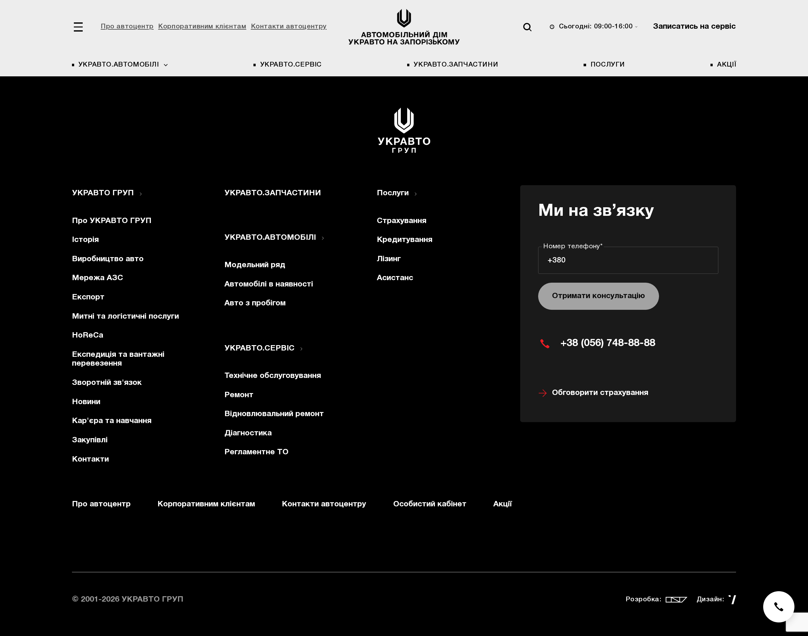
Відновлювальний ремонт (274, 414)
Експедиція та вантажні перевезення (118, 359)
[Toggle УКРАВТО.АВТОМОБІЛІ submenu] (322, 238)
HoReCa (87, 335)
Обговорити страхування (600, 393)
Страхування (401, 221)
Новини (86, 402)
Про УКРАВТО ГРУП (112, 221)
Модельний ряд (254, 265)
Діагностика (248, 433)
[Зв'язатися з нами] (779, 607)
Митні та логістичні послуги (125, 316)
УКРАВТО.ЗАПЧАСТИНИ (456, 65)
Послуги (608, 65)
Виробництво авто (108, 259)
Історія (85, 240)
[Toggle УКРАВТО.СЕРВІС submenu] (301, 348)
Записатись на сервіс (694, 26)
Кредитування (404, 240)
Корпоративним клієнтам (202, 27)
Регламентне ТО (256, 452)
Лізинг (389, 259)
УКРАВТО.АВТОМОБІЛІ (270, 237)
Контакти (90, 459)
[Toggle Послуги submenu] (415, 194)
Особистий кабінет (429, 504)
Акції (726, 65)
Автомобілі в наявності (268, 284)
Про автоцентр (127, 27)
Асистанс (395, 278)
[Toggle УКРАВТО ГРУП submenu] (140, 194)
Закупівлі (90, 440)
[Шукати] (527, 27)
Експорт (88, 297)
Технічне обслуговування (272, 376)
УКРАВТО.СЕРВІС (291, 65)
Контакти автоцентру (289, 27)
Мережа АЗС (97, 278)
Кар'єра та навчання (112, 421)
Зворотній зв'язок (107, 382)
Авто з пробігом (255, 303)
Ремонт (238, 395)
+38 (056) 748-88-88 (608, 343)
